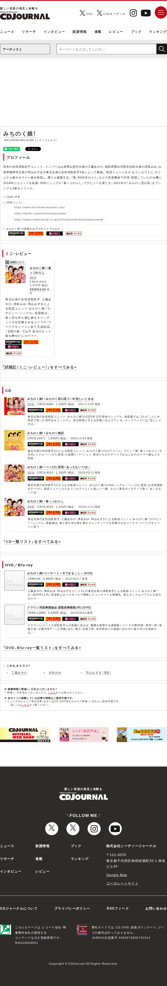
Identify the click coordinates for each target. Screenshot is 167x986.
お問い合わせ (156, 908)
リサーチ (29, 31)
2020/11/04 (78, 438)
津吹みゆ (55, 672)
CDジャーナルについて (19, 908)
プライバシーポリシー (72, 908)
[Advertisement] (83, 94)
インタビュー (54, 31)
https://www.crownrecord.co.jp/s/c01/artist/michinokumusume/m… (60, 219)
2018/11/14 (38, 289)
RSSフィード (118, 908)
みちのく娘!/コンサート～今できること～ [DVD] (60, 573)
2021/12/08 (86, 404)
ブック (136, 31)
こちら (52, 692)
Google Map (116, 874)
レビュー (116, 31)
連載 (98, 31)
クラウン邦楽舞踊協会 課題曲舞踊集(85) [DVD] (59, 607)
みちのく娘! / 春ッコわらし (40, 270)
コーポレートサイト (122, 883)
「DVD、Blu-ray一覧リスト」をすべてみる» (42, 647)
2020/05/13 (86, 472)
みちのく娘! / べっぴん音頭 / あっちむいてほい (58, 467)
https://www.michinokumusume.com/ (39, 207)
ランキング (158, 31)
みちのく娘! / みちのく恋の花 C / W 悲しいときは (60, 399)
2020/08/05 (78, 613)
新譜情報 (80, 31)
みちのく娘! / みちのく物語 (45, 433)
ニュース (7, 31)
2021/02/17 (73, 579)
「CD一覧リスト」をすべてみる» (32, 541)
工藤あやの (19, 672)
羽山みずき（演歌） (99, 672)
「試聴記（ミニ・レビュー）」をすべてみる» (39, 367)
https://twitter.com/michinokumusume (40, 213)
